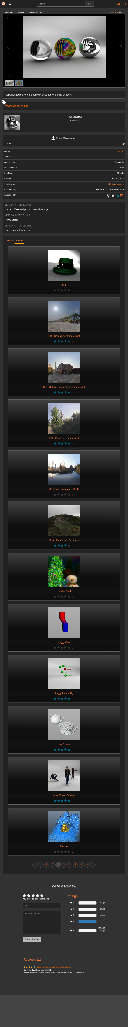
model (8, 105)
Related (9, 241)
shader (16, 105)
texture (24, 105)
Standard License (116, 184)
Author (19, 241)
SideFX (120, 151)
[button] (10, 4)
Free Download (65, 138)
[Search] (89, 4)
